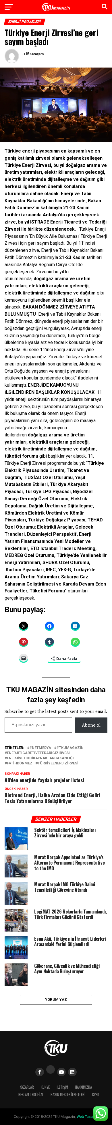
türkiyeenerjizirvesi (58, 763)
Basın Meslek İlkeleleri (68, 1094)
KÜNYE (45, 1087)
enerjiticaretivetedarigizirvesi (38, 753)
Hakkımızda (83, 1087)
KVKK (95, 1094)
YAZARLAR (27, 1087)
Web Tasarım (87, 1116)
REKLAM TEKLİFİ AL (31, 1094)
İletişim (62, 1087)
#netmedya (40, 748)
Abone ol (91, 725)
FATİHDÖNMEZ (19, 763)
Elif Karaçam (34, 54)
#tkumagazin (70, 748)
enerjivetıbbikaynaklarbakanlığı (40, 758)
